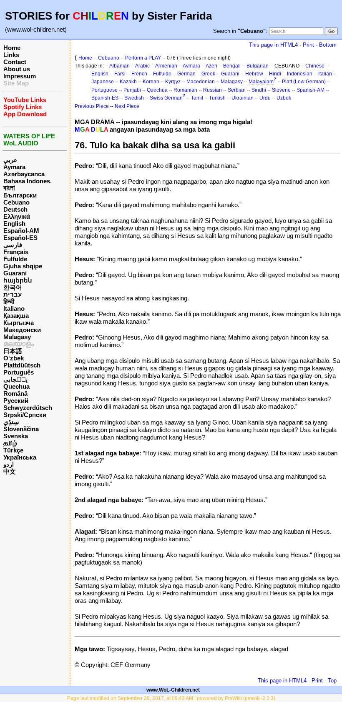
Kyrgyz (173, 82)
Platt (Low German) (304, 82)
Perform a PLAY (143, 58)
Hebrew (254, 74)
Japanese (102, 82)
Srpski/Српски (24, 414)
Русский (15, 400)
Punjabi (132, 90)
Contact (14, 61)
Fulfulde (15, 258)
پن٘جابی (15, 379)
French (139, 74)
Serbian (237, 90)
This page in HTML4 (273, 45)
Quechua (16, 386)
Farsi (120, 74)
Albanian (119, 66)
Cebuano (16, 202)
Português (18, 372)
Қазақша (16, 315)
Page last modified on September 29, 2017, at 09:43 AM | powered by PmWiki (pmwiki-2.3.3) (171, 698)
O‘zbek (13, 358)
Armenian (166, 66)
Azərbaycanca (24, 173)
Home (11, 47)
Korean (151, 82)
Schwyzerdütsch (27, 407)
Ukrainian (242, 98)
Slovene (281, 90)
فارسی (12, 244)
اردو (8, 464)
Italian (325, 74)
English (14, 223)
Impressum (19, 76)
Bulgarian (257, 66)
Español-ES (20, 237)
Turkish (217, 98)
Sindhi (258, 90)
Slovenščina (21, 428)
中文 (9, 471)
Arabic (142, 66)
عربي (10, 159)
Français (15, 251)
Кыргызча (18, 322)
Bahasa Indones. (27, 181)
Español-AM (21, 230)
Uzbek (284, 98)
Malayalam (261, 82)
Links (11, 54)
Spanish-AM (310, 90)
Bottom (328, 45)
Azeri (211, 66)
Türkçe (13, 450)
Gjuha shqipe (22, 266)
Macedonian (200, 82)
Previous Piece (92, 106)
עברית (12, 294)
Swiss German (166, 98)
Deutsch (15, 209)
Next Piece (127, 106)
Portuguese (104, 90)
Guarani (15, 273)
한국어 (12, 287)
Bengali (232, 66)
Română (15, 393)
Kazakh (128, 82)
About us (16, 68)
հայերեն (17, 280)
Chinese (314, 66)
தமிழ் (10, 443)
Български (20, 195)
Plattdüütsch (21, 365)
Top (332, 680)
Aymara (14, 166)
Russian (212, 90)
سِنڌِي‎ (11, 421)
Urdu (265, 98)
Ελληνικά (16, 216)
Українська (19, 457)
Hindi (275, 74)
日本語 (12, 351)
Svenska (15, 436)
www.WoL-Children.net (173, 690)
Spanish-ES (104, 98)
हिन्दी (8, 301)
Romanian (185, 90)
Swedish (134, 98)
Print (308, 45)
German (186, 74)
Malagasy (17, 336)
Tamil (197, 98)
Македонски (22, 329)
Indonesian (299, 74)
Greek (208, 74)
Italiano (14, 308)
